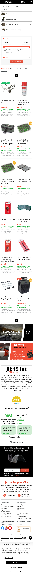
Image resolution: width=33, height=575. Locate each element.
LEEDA (9, 6)
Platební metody (5, 511)
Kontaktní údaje (20, 508)
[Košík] (30, 2)
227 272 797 (25, 495)
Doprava (3, 510)
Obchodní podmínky (6, 505)
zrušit (17, 475)
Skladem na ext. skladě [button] (7, 109)
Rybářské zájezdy (21, 516)
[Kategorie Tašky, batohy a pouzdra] (16, 24)
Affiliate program (21, 515)
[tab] (16, 39)
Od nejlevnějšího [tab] (14, 69)
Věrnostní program (6, 513)
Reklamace (4, 508)
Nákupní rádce (5, 515)
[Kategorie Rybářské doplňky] (16, 19)
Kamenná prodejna (21, 505)
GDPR (18, 510)
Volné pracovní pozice (22, 513)
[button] (27, 2)
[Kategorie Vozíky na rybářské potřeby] (16, 29)
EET (17, 511)
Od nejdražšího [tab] (24, 69)
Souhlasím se (9, 473)
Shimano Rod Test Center (23, 518)
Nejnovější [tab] (4, 71)
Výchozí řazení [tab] (5, 68)
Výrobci (3, 6)
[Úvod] (10, 2)
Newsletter (19, 506)
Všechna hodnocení (16, 437)
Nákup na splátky (6, 516)
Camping (16, 6)
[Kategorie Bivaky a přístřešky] (16, 13)
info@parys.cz (11, 495)
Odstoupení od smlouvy (7, 506)
